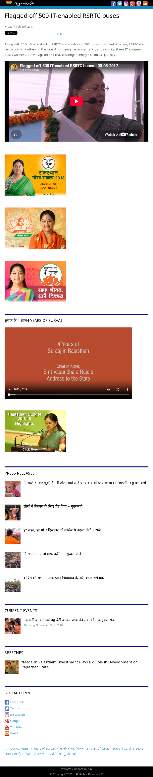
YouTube (16, 727)
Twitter (15, 708)
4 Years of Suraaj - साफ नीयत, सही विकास (57, 748)
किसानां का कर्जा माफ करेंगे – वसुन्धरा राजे (52, 553)
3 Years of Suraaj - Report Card (108, 748)
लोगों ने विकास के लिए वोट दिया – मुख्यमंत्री (53, 506)
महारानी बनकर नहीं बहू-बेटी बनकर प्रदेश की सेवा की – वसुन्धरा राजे (69, 619)
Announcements (16, 748)
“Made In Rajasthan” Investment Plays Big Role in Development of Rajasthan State (79, 665)
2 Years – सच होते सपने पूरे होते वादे (55, 754)
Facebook (16, 702)
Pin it (58, 34)
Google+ (15, 721)
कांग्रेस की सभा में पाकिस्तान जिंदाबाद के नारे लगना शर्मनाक (64, 577)
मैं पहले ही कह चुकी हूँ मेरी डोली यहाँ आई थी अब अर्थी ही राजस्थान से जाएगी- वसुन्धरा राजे (85, 482)
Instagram (17, 714)
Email (13, 733)
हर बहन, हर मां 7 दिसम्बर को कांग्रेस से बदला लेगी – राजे (62, 530)
